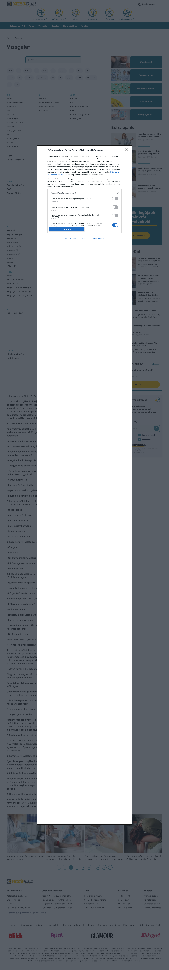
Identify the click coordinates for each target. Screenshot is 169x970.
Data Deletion (70, 238)
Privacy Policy (98, 238)
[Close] (127, 150)
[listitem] (84, 193)
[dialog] (84, 485)
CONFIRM (66, 229)
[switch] (115, 198)
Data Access (84, 238)
